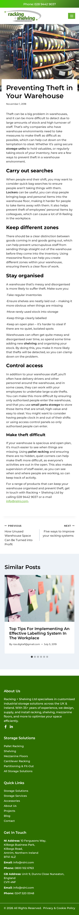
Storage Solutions (16, 791)
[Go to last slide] (9, 614)
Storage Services (15, 796)
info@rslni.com (17, 501)
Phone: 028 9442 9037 (39, 4)
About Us (10, 806)
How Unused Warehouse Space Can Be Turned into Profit (19, 535)
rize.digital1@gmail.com (26, 644)
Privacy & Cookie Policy (59, 908)
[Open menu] (71, 16)
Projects (9, 811)
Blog (7, 816)
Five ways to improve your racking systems (58, 531)
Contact (9, 821)
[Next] (69, 614)
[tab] (32, 657)
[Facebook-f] (5, 726)
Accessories (12, 801)
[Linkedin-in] (11, 726)
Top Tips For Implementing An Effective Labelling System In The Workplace (39, 633)
